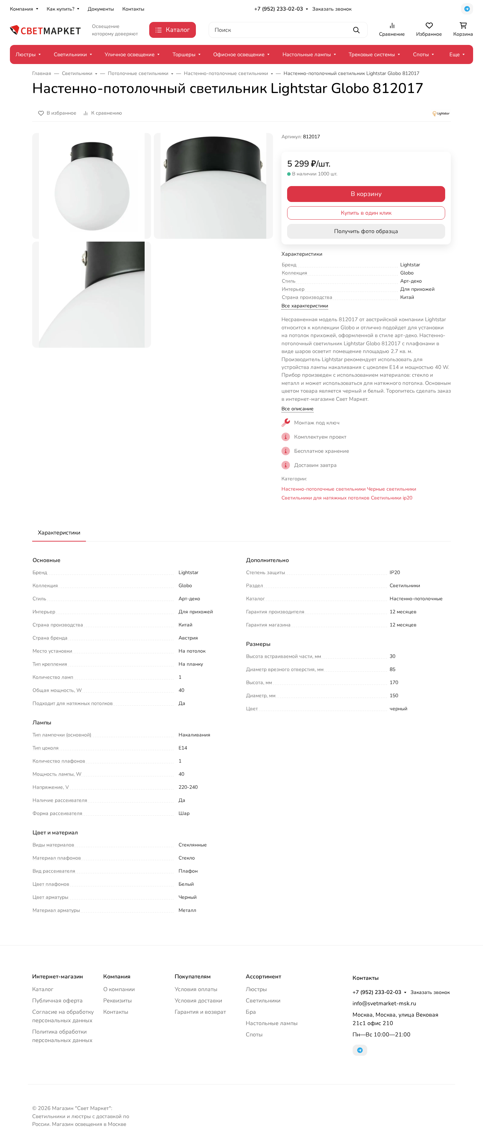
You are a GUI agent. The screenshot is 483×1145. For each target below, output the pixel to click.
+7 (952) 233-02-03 (278, 8)
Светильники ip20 (391, 498)
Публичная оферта (57, 1001)
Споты (421, 54)
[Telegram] (467, 9)
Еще (454, 54)
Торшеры (184, 54)
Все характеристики (304, 305)
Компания (21, 9)
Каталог (42, 989)
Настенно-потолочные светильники (323, 489)
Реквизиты (117, 1001)
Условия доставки (198, 1001)
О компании (119, 989)
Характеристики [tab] (59, 533)
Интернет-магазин (57, 976)
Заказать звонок (331, 9)
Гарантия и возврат (200, 1012)
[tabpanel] (241, 736)
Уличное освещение (130, 54)
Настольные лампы (307, 54)
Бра (251, 1012)
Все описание (297, 408)
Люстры (26, 54)
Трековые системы (372, 54)
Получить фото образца (366, 231)
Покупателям (193, 976)
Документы (101, 9)
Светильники (70, 54)
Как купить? (60, 9)
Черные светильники (391, 489)
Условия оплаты (196, 989)
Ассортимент (263, 976)
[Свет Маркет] (45, 29)
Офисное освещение (238, 54)
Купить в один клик (366, 213)
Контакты (133, 9)
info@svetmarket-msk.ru (384, 1003)
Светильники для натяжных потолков (325, 498)
